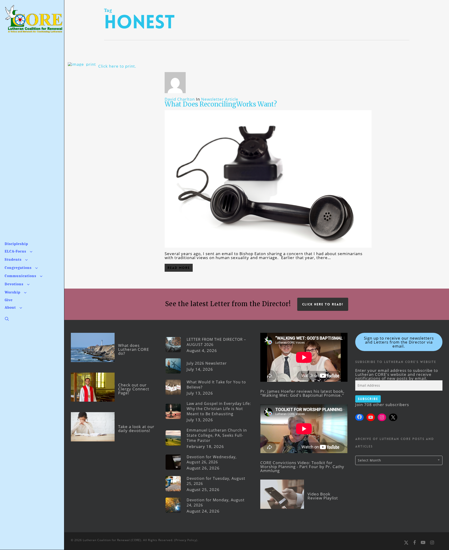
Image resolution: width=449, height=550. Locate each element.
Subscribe (368, 399)
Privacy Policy (185, 540)
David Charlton (180, 99)
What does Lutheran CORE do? (133, 349)
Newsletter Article (219, 99)
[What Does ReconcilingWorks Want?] (268, 249)
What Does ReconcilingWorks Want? (221, 104)
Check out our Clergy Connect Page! (133, 389)
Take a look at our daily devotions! (136, 428)
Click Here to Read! (322, 304)
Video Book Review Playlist (323, 496)
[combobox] (398, 460)
